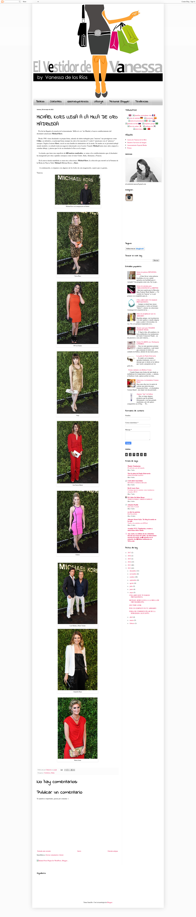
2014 (129, 562)
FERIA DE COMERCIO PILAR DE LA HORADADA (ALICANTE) (142, 612)
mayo (132, 592)
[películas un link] (131, 123)
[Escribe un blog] (67, 770)
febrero (132, 623)
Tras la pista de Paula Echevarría (139, 473)
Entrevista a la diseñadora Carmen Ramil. (147, 381)
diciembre (133, 571)
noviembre (133, 574)
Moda (52, 773)
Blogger (109, 902)
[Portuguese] (157, 123)
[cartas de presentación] (136, 121)
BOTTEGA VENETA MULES (137, 483)
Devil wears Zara (133, 488)
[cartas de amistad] (133, 118)
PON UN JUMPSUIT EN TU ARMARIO (146, 315)
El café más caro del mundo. (136, 468)
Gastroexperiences (77, 102)
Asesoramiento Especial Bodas (137, 145)
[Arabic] (145, 129)
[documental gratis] (148, 118)
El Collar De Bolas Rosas (136, 497)
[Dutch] (154, 121)
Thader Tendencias (134, 466)
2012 (129, 568)
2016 (129, 556)
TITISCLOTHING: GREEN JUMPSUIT (140, 499)
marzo (132, 620)
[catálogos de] (148, 126)
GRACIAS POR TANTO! (135, 475)
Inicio (79, 851)
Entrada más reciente (44, 851)
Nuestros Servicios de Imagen (136, 142)
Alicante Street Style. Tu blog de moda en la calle (142, 520)
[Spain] (156, 118)
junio (131, 589)
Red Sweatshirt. (132, 514)
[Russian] (140, 123)
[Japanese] (141, 126)
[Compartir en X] (70, 770)
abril (131, 617)
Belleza (40, 102)
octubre (132, 577)
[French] (154, 115)
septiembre (133, 580)
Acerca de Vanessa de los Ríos (137, 140)
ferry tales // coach (133, 507)
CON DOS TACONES (135, 481)
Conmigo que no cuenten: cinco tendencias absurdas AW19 (141, 491)
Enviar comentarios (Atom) (55, 855)
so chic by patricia (134, 512)
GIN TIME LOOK (135, 605)
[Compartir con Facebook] (72, 770)
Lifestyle (99, 102)
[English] (130, 115)
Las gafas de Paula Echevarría (146, 356)
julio (131, 586)
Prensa (129, 148)
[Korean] (155, 126)
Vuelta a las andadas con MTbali (138, 523)
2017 (129, 552)
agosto (132, 583)
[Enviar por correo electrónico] (65, 770)
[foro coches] (133, 126)
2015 (129, 559)
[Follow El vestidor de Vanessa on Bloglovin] (135, 250)
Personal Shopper (119, 102)
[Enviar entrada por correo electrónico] (61, 770)
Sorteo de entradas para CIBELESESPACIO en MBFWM (147, 287)
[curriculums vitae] (142, 115)
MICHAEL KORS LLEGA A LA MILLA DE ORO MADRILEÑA (144, 601)
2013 (129, 565)
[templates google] (148, 123)
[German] (142, 118)
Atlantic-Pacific (133, 505)
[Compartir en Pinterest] (74, 770)
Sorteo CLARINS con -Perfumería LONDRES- (148, 343)
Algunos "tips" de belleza (145, 394)
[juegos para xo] (150, 121)
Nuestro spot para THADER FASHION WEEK (146, 329)
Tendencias (141, 102)
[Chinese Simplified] (149, 129)
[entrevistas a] (138, 129)
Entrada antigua (113, 851)
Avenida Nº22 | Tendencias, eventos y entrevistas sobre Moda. (140, 529)
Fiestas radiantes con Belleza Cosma (139, 370)
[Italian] (146, 121)
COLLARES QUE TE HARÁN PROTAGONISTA (147, 301)
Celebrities (56, 102)
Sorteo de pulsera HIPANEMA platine (146, 273)
